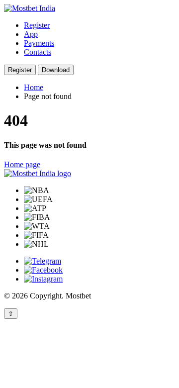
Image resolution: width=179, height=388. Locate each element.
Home (33, 87)
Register (37, 25)
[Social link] (42, 261)
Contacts (37, 52)
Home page (22, 164)
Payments (39, 43)
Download (56, 70)
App (31, 34)
